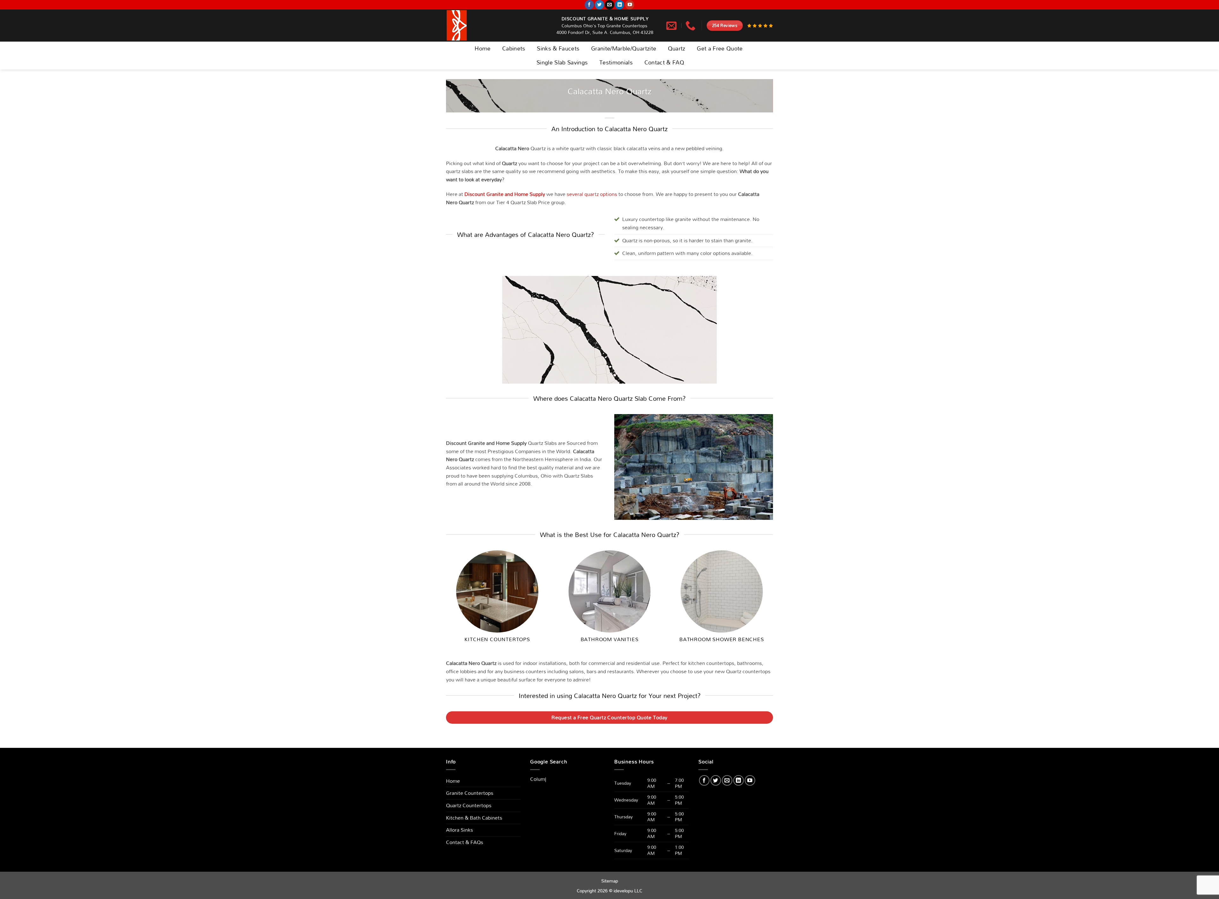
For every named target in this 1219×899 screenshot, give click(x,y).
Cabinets (513, 48)
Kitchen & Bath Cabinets (474, 818)
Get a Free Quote (720, 48)
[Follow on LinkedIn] (619, 5)
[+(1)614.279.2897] (691, 25)
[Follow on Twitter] (599, 5)
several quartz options (592, 194)
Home (482, 48)
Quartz (676, 48)
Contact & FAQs (464, 842)
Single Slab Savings (562, 62)
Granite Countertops (469, 793)
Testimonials (616, 62)
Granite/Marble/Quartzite (623, 48)
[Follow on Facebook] (589, 5)
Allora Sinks (459, 830)
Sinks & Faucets (558, 48)
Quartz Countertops (468, 805)
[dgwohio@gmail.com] (672, 25)
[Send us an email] (609, 5)
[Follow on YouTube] (629, 5)
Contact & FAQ (664, 62)
